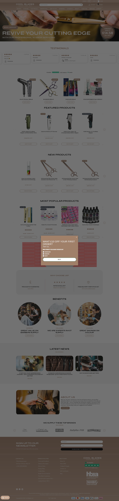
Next (59, 259)
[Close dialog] (76, 237)
